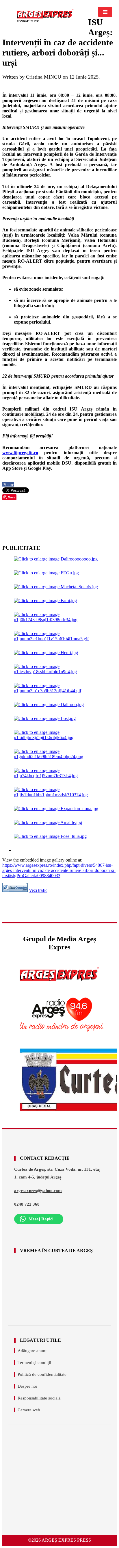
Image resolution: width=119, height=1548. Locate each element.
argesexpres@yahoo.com (38, 1190)
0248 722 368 (27, 1204)
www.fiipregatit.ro (20, 452)
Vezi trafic (38, 890)
